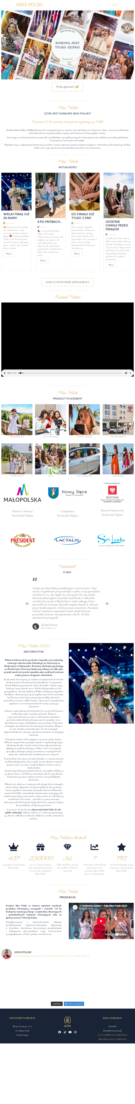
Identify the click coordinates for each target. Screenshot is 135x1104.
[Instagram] (75, 1032)
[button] (7, 45)
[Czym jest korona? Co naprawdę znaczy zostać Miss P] (118, 971)
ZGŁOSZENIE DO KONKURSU (112, 1035)
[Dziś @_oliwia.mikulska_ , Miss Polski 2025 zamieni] (51, 971)
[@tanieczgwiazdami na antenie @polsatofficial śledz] (84, 990)
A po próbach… (50, 221)
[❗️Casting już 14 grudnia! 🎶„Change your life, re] (84, 971)
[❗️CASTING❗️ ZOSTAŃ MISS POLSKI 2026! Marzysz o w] (51, 990)
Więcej (8, 253)
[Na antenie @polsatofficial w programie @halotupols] (17, 971)
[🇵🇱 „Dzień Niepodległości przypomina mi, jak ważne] (118, 990)
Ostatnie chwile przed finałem (117, 225)
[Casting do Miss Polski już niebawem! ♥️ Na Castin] (17, 990)
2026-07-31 (44, 227)
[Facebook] (59, 1032)
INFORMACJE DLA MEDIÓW (112, 1039)
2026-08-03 (10, 223)
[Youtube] (70, 1032)
